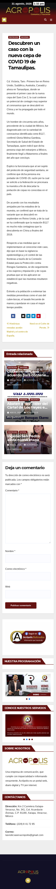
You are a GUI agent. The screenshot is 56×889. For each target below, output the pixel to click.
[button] (45, 19)
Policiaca (35, 399)
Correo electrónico (15, 569)
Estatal (23, 432)
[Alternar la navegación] (51, 19)
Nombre (10, 551)
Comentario (12, 490)
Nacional (25, 37)
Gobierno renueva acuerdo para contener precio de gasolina (27, 375)
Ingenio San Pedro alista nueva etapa (23, 438)
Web (7, 586)
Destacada (13, 37)
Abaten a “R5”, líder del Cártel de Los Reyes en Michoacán (27, 407)
